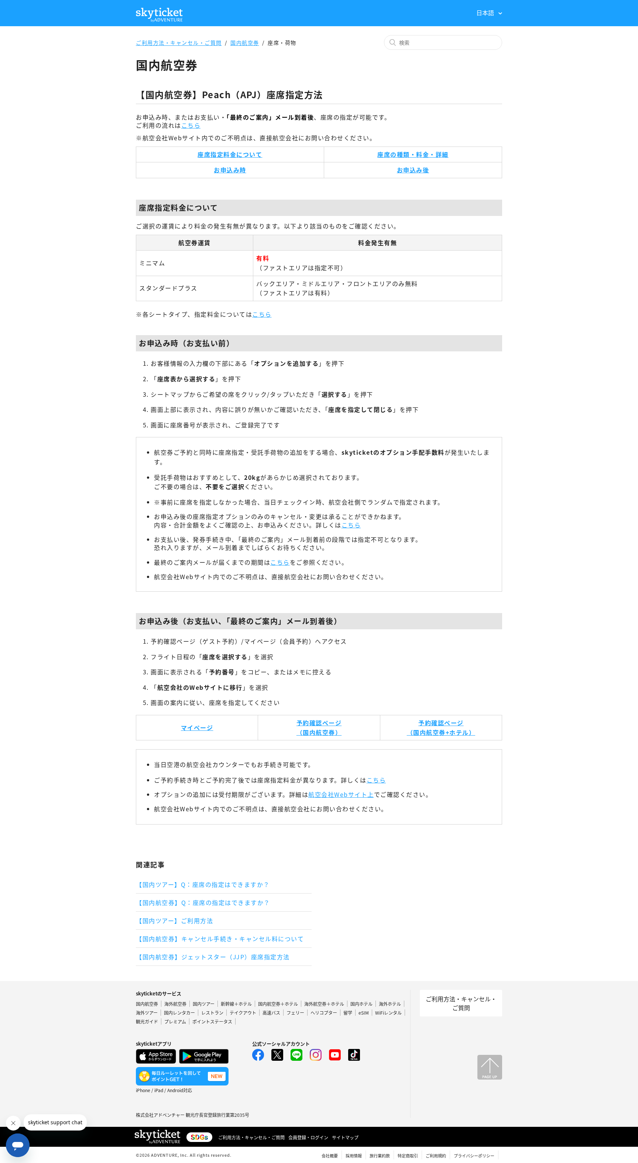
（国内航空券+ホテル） (441, 732)
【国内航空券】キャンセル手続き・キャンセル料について (220, 938)
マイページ (197, 727)
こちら (191, 125)
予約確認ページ (319, 722)
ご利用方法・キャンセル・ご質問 (179, 42)
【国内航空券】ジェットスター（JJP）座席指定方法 (213, 956)
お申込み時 (230, 169)
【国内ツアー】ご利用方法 (174, 920)
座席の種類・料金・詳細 (413, 154)
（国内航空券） (319, 732)
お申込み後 (413, 169)
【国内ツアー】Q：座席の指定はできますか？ (203, 884)
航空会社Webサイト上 (341, 794)
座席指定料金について (230, 154)
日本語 (485, 12)
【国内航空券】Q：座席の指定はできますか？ (203, 902)
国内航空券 (244, 42)
